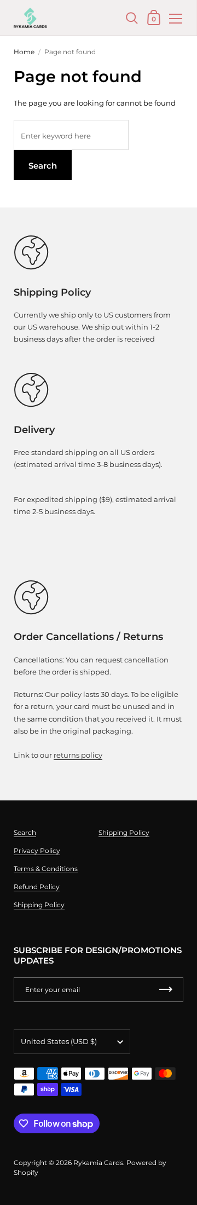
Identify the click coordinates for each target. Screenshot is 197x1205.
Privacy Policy (37, 850)
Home (24, 52)
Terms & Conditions (46, 868)
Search (42, 165)
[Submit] (165, 989)
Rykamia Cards (98, 1162)
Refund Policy (37, 887)
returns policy (78, 755)
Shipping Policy (39, 905)
